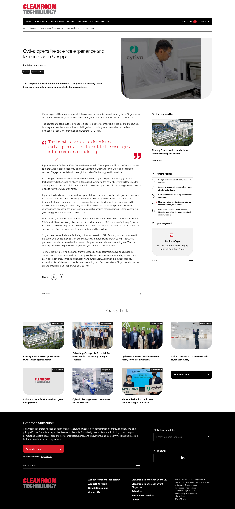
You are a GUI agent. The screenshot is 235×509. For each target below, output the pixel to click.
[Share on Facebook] (61, 277)
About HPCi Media (97, 484)
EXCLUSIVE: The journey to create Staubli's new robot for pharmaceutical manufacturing (174, 212)
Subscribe (187, 22)
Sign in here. (46, 457)
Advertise (137, 491)
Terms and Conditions (143, 495)
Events (70, 22)
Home (28, 22)
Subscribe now (181, 374)
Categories (39, 22)
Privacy (135, 499)
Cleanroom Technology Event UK (149, 479)
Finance (26, 72)
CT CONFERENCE (57, 22)
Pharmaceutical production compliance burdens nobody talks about (174, 203)
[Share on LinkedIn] (54, 277)
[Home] (24, 28)
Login (204, 22)
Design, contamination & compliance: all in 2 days (174, 181)
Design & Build (156, 323)
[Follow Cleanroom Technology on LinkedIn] (182, 458)
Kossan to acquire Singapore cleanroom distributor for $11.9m (174, 188)
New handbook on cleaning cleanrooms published (174, 195)
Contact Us (94, 492)
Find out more (29, 465)
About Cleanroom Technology (104, 479)
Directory (82, 22)
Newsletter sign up (98, 488)
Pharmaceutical (37, 72)
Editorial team (97, 22)
